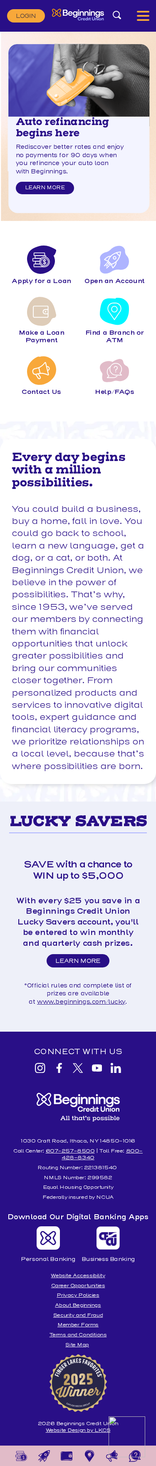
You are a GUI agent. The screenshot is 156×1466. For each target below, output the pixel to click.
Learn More (44, 187)
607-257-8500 (70, 1151)
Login (26, 16)
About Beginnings (78, 1305)
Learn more (44, 179)
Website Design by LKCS (78, 1430)
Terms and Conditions (78, 1334)
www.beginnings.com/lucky (81, 1001)
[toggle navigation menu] (143, 15)
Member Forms (78, 1324)
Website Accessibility (78, 1275)
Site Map (77, 1344)
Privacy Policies (78, 1295)
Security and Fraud (78, 1315)
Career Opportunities (78, 1285)
